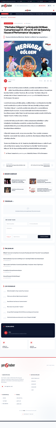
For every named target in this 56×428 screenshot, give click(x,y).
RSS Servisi (5, 403)
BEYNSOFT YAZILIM (28, 414)
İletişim (5, 401)
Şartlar (19, 401)
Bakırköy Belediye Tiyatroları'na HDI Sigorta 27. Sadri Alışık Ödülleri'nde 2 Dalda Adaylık (29, 13)
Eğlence (33, 381)
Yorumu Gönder (44, 236)
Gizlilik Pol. (20, 398)
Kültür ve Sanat (12, 17)
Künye (4, 398)
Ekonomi (33, 384)
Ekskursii (33, 387)
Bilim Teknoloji (35, 378)
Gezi (32, 389)
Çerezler (19, 403)
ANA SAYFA (4, 17)
